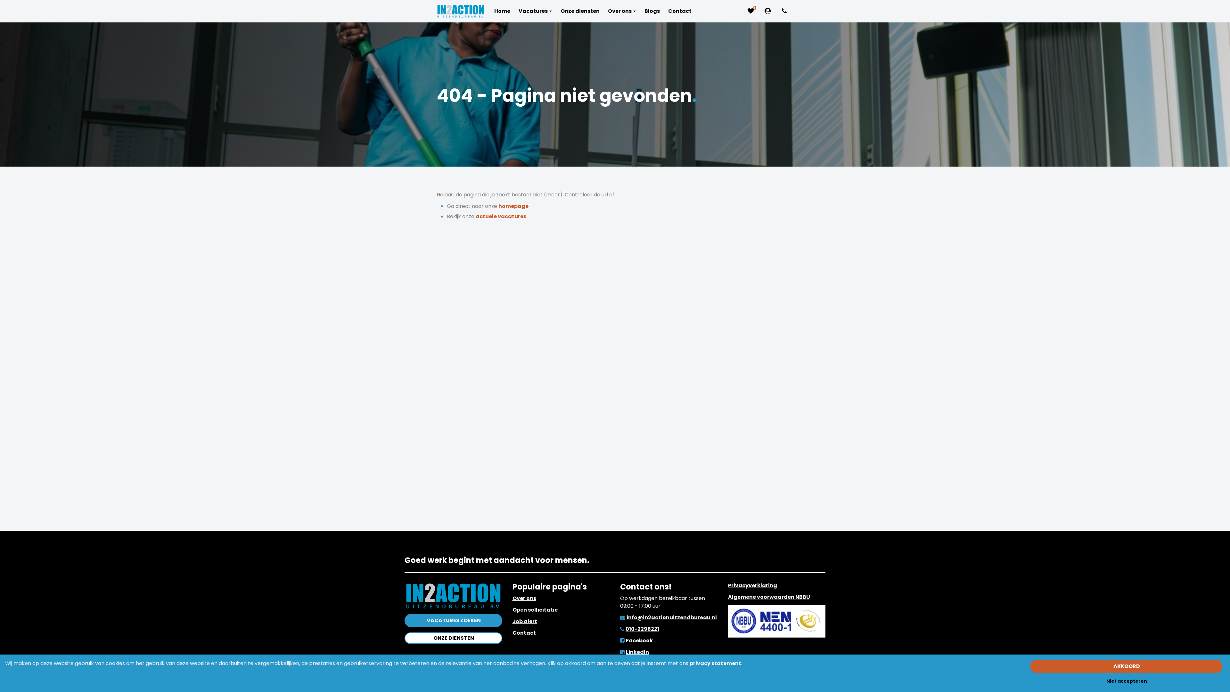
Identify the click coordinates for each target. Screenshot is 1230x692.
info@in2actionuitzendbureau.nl (672, 617)
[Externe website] (768, 11)
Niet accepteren (1126, 681)
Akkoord (1126, 666)
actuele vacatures (501, 216)
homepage (513, 206)
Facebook (639, 640)
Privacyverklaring (752, 585)
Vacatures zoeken (454, 620)
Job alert (524, 621)
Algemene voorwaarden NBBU (769, 597)
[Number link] (785, 11)
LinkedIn (637, 652)
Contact (524, 633)
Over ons (524, 598)
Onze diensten (453, 638)
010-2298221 (642, 629)
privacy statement (715, 663)
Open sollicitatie (535, 610)
